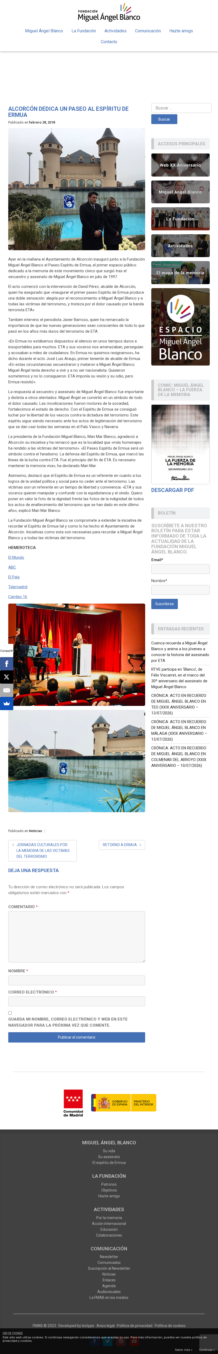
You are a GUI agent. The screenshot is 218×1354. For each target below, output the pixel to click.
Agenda (109, 1286)
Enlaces (109, 1280)
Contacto (109, 41)
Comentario (23, 906)
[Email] (6, 690)
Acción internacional (109, 1223)
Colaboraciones (109, 1235)
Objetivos (109, 1190)
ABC (12, 567)
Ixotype (88, 1326)
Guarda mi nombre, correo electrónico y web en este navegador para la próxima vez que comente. (68, 1022)
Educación (109, 1229)
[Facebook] (6, 663)
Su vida (109, 1151)
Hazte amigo (181, 30)
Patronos (109, 1184)
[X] (6, 677)
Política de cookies (170, 1326)
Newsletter (109, 1257)
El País (14, 577)
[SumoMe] (6, 703)
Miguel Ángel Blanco (44, 30)
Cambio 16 (17, 596)
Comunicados (109, 1262)
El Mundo (16, 557)
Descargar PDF (172, 490)
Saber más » (183, 1350)
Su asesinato (109, 1157)
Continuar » (207, 1350)
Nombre (18, 971)
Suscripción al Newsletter (109, 1268)
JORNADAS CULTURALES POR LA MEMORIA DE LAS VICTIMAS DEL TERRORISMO (43, 851)
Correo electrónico (32, 992)
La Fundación (84, 30)
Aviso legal (106, 1326)
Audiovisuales (109, 1292)
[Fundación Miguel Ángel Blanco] (109, 12)
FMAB (38, 1326)
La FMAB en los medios (109, 1297)
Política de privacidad (134, 1326)
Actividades (115, 30)
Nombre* (159, 580)
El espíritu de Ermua (109, 1162)
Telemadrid (17, 586)
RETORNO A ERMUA (120, 845)
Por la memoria (109, 1218)
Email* (157, 559)
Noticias (35, 831)
